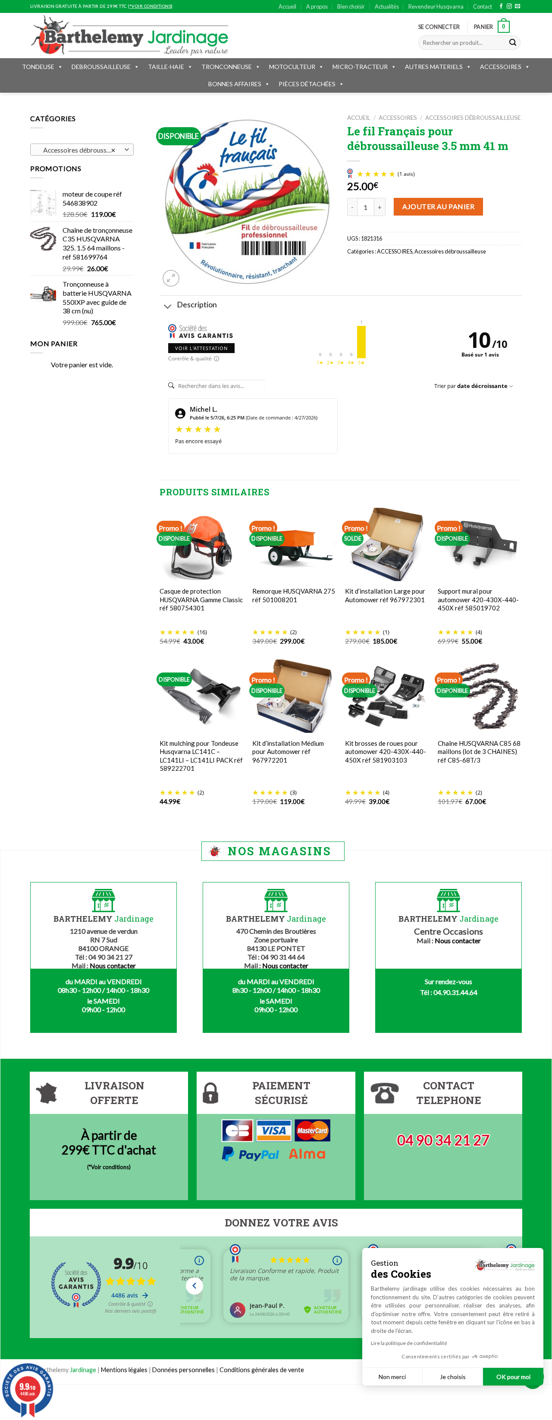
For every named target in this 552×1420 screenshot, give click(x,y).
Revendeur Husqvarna (436, 6)
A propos (317, 6)
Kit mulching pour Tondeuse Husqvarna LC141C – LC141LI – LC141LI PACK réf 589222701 (201, 756)
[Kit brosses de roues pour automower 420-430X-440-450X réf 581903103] (387, 696)
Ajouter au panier (438, 206)
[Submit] (512, 42)
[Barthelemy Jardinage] (129, 35)
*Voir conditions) (110, 1167)
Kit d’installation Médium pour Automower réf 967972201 (288, 751)
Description (197, 304)
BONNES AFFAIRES (234, 84)
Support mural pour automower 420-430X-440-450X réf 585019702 (478, 599)
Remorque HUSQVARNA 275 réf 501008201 (293, 595)
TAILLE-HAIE (166, 66)
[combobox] (82, 150)
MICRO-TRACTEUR (360, 66)
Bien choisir (351, 6)
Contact (482, 6)
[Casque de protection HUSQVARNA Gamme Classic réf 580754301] (202, 544)
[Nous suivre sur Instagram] (509, 6)
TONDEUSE (38, 66)
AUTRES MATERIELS (434, 66)
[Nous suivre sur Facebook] (501, 6)
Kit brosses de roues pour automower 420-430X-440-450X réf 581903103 (385, 751)
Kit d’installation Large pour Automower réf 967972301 (385, 595)
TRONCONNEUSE (226, 66)
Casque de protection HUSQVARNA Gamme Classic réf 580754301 (201, 599)
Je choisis (453, 1376)
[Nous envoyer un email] (517, 6)
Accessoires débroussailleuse (473, 117)
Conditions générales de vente (262, 1369)
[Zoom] (171, 278)
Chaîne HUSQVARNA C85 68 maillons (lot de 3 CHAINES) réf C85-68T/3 (479, 751)
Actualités (387, 6)
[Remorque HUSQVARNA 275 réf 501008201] (294, 544)
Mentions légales (124, 1369)
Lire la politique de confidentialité (409, 1343)
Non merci (392, 1376)
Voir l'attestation (201, 348)
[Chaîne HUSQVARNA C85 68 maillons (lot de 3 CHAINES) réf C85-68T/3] (480, 696)
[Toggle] (168, 307)
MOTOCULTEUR (292, 66)
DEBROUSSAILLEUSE (101, 66)
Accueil (287, 6)
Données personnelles (184, 1369)
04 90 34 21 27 (443, 1140)
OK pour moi (513, 1376)
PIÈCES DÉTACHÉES (307, 84)
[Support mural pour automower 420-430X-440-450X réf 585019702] (480, 544)
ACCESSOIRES (500, 66)
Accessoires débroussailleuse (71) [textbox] (81, 150)
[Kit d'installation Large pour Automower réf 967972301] (387, 545)
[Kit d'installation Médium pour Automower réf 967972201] (294, 696)
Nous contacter (113, 965)
